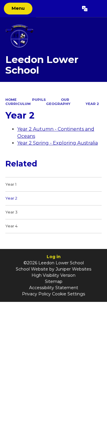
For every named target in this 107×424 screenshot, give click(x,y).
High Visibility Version (53, 275)
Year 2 (92, 104)
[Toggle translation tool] (84, 8)
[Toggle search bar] (97, 8)
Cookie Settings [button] (68, 294)
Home (11, 100)
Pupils (39, 100)
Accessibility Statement (53, 287)
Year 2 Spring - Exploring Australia (57, 143)
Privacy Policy (36, 294)
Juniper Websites (73, 269)
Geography (58, 104)
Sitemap (53, 281)
